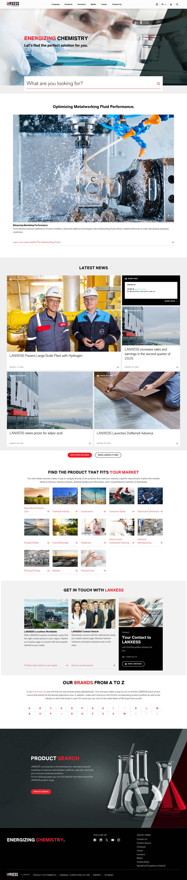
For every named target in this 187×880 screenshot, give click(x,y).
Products (68, 4)
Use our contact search (94, 633)
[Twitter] (106, 840)
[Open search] (177, 4)
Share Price (170, 301)
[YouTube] (112, 840)
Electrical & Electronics (150, 500)
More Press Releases (79, 455)
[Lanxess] (14, 875)
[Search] (158, 83)
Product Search (41, 791)
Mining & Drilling (36, 561)
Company (56, 4)
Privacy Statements (44, 875)
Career (104, 4)
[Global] (157, 4)
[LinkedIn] (100, 840)
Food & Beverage (65, 532)
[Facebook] (95, 840)
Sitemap (109, 875)
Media (93, 4)
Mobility (65, 561)
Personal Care (93, 561)
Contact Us (117, 4)
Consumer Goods (121, 500)
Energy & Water (36, 532)
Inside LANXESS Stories (108, 455)
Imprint (97, 875)
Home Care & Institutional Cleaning (121, 532)
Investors (82, 4)
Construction (93, 500)
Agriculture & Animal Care (36, 500)
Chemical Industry (65, 500)
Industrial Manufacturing (150, 532)
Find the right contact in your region (46, 633)
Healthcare (93, 532)
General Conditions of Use (75, 875)
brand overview (40, 692)
